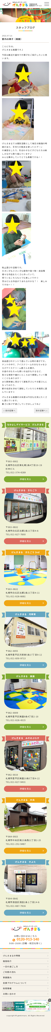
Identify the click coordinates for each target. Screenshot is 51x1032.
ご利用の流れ (9, 972)
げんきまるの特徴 (11, 955)
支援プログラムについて (15, 982)
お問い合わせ (9, 993)
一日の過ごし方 (10, 966)
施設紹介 (7, 961)
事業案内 (7, 977)
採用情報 (7, 988)
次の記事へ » (41, 410)
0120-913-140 (28, 939)
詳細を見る (25, 479)
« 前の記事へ (9, 410)
